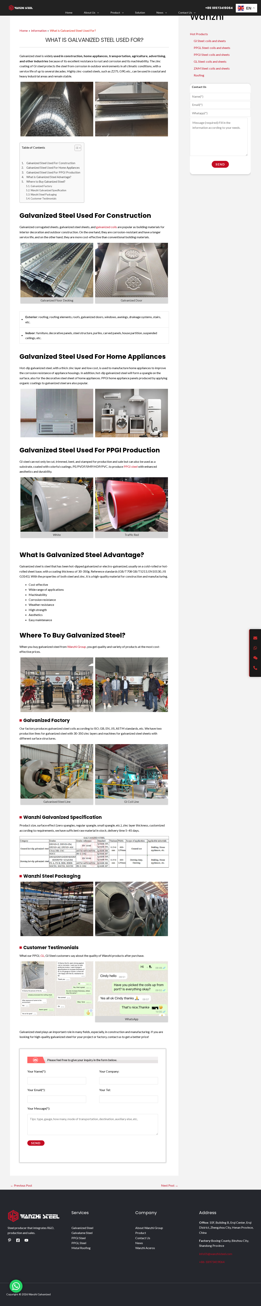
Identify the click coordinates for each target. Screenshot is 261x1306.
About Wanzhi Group (149, 1228)
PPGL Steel (78, 1243)
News (159, 12)
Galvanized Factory (41, 186)
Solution (140, 12)
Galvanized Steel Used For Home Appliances (53, 167)
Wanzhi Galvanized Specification (48, 190)
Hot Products (199, 34)
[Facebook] (18, 1240)
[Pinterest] (9, 1240)
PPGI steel (131, 466)
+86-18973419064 (212, 1262)
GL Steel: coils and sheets (210, 61)
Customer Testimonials (43, 198)
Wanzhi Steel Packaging (44, 194)
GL (42, 955)
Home (68, 12)
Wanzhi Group (76, 646)
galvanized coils (106, 227)
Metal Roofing (81, 1248)
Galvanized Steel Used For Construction (50, 163)
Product (115, 12)
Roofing (199, 75)
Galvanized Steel (82, 1228)
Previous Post (21, 1185)
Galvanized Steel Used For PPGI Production (53, 172)
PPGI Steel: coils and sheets (212, 54)
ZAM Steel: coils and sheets (212, 68)
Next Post (169, 1185)
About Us (89, 12)
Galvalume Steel (81, 1233)
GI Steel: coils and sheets (210, 41)
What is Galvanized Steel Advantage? (48, 177)
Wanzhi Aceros (145, 1248)
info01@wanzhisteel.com (215, 1254)
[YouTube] (26, 1240)
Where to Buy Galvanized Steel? (45, 181)
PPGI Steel (78, 1238)
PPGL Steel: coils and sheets (212, 47)
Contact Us (185, 12)
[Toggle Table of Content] (76, 148)
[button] (97, 12)
